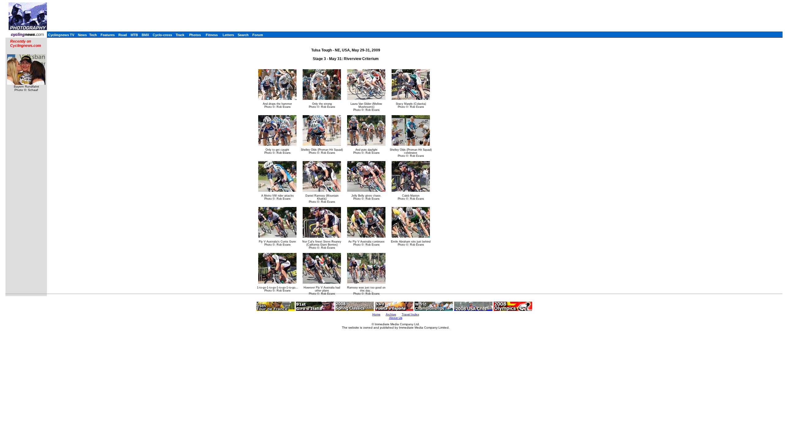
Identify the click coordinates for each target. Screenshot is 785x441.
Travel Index (410, 314)
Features (108, 35)
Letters (228, 35)
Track (180, 35)
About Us (395, 317)
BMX (145, 35)
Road (122, 35)
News (82, 35)
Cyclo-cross (162, 35)
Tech (93, 35)
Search (243, 35)
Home (376, 314)
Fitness (212, 35)
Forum (257, 35)
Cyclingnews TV (61, 35)
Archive (391, 314)
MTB (134, 35)
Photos (195, 35)
